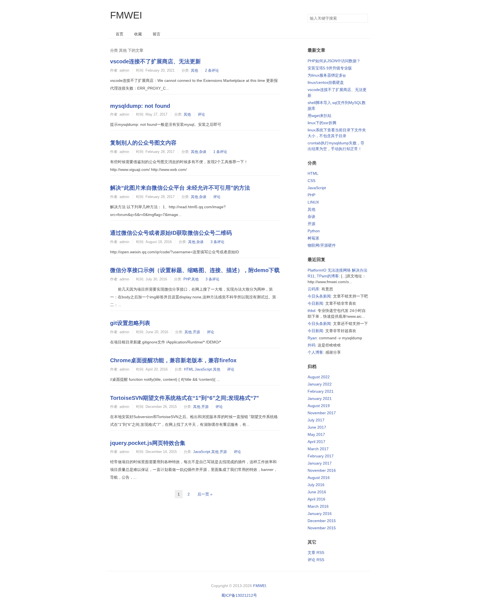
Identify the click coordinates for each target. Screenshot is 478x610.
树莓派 (313, 238)
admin (124, 70)
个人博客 (315, 352)
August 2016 (319, 477)
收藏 (138, 34)
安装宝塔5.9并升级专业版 (330, 68)
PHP (186, 279)
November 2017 (322, 413)
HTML (189, 369)
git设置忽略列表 (130, 323)
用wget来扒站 (319, 115)
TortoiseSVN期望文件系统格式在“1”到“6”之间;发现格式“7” (184, 398)
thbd (311, 310)
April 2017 (316, 441)
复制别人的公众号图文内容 (143, 143)
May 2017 (316, 434)
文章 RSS (316, 552)
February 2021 (321, 391)
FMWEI (126, 15)
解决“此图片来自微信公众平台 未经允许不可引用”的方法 (180, 188)
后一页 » (205, 494)
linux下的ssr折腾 (322, 123)
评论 (201, 114)
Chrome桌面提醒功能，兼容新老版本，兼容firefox (173, 360)
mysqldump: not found (140, 106)
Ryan (312, 338)
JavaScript (203, 369)
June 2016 (317, 492)
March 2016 (318, 506)
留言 (156, 34)
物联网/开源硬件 (322, 245)
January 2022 (320, 384)
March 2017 (318, 449)
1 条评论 (220, 152)
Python (314, 231)
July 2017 (316, 420)
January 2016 (320, 513)
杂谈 (202, 152)
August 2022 (319, 377)
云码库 (313, 289)
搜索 (363, 18)
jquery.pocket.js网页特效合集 (147, 443)
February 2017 (321, 456)
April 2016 (316, 499)
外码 (311, 345)
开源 (196, 332)
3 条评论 (217, 242)
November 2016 (322, 470)
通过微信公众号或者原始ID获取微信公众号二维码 (171, 233)
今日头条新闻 (319, 296)
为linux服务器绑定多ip (327, 75)
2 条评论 (212, 70)
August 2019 (319, 405)
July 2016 (316, 485)
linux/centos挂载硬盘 (326, 82)
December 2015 (322, 520)
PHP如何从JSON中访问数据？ (334, 61)
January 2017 (320, 463)
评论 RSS (316, 559)
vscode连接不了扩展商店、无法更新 (155, 61)
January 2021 (320, 398)
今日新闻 (315, 303)
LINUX (313, 202)
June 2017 (317, 427)
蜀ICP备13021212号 (239, 595)
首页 (119, 34)
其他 (194, 70)
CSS (311, 180)
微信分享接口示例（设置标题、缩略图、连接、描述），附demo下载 (195, 270)
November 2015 (322, 528)
